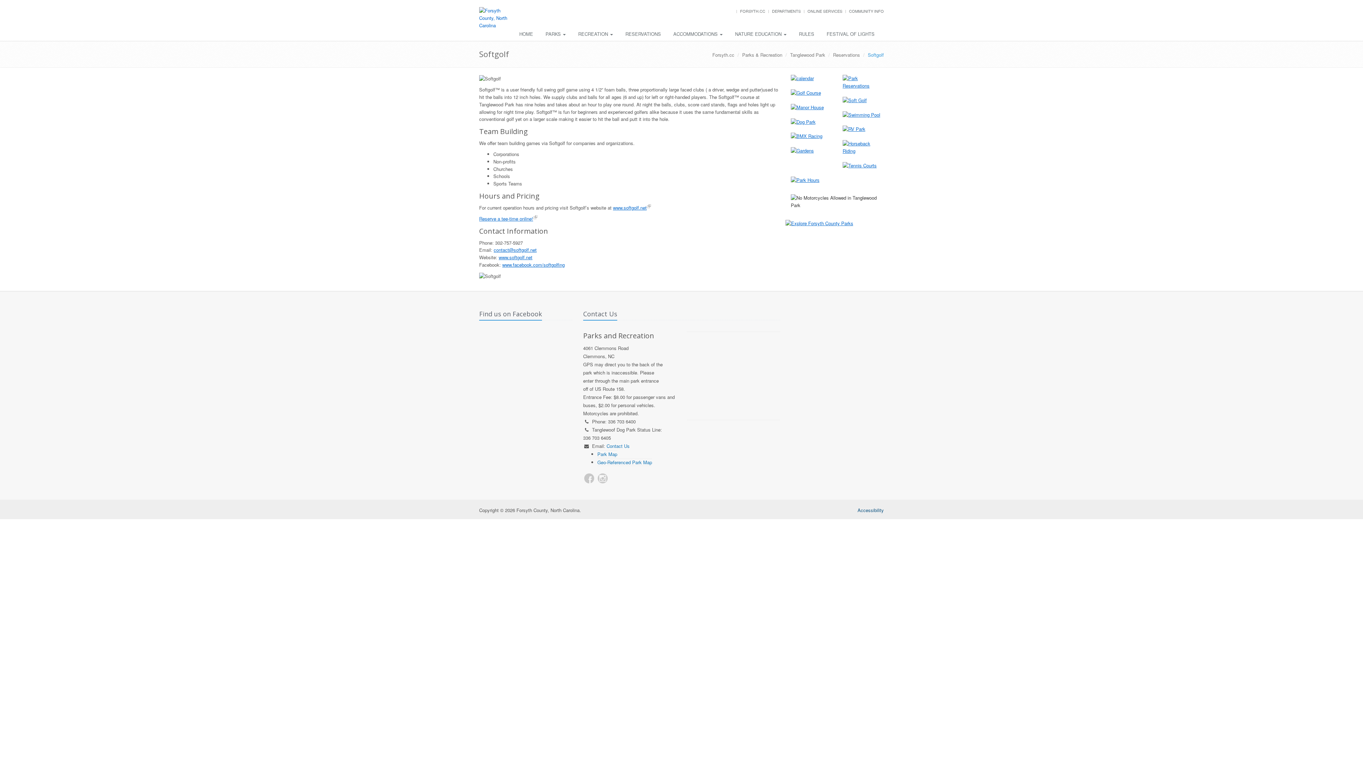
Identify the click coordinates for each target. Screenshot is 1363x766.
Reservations (643, 33)
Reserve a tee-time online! (506, 218)
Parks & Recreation (762, 54)
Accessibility (871, 510)
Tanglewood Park (807, 54)
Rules (806, 33)
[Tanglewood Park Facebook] (589, 478)
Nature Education (759, 33)
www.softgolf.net (630, 207)
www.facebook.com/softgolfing (533, 264)
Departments (786, 11)
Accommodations (696, 33)
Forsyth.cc (752, 11)
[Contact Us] (616, 478)
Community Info (866, 11)
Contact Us (618, 446)
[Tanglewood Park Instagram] (603, 478)
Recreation (593, 33)
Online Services (825, 11)
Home (526, 33)
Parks (554, 33)
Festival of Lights (851, 33)
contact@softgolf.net (515, 249)
